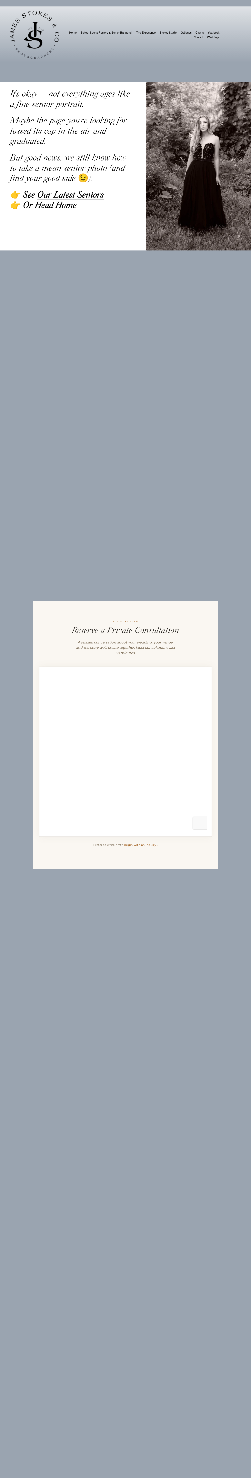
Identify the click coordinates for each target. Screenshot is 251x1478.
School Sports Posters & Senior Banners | (106, 32)
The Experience (146, 32)
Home (72, 32)
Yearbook (213, 32)
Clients (200, 32)
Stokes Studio (168, 32)
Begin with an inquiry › (141, 845)
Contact (198, 37)
